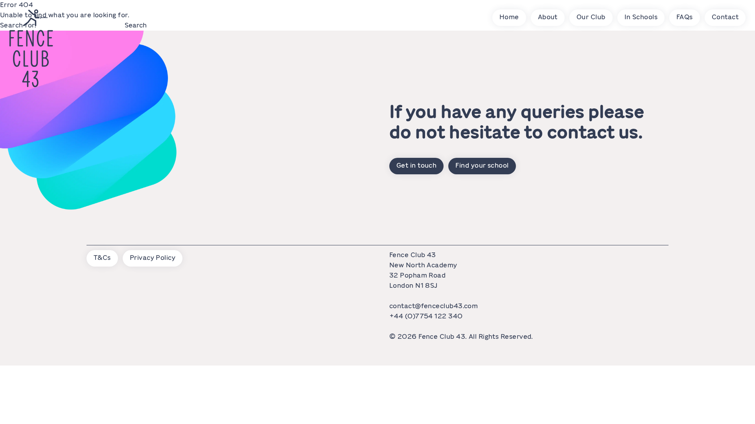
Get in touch (416, 165)
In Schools (641, 17)
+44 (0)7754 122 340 (426, 316)
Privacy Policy (152, 257)
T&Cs (102, 257)
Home (509, 17)
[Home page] (31, 48)
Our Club (591, 17)
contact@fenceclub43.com (433, 306)
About (548, 17)
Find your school (481, 165)
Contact (725, 17)
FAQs (684, 17)
